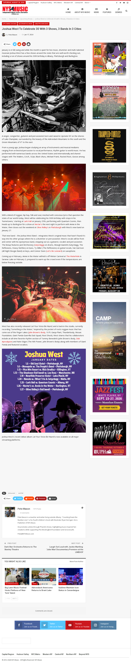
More (87, 2)
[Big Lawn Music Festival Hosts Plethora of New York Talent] (17, 576)
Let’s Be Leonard (54, 251)
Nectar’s (38, 224)
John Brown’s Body (37, 332)
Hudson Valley (46, 2)
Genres (118, 12)
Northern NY (71, 654)
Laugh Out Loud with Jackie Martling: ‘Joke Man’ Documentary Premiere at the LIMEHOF (64, 549)
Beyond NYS (84, 654)
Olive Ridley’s (43, 227)
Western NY (68, 2)
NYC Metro (58, 2)
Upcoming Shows (9, 24)
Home (68, 12)
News (96, 12)
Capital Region (33, 2)
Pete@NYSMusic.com (26, 534)
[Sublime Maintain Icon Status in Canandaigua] (70, 576)
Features (107, 12)
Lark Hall (28, 221)
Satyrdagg (39, 245)
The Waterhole (73, 256)
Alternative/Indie (25, 24)
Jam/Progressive (41, 24)
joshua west (11, 493)
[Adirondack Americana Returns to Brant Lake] (44, 576)
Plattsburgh (56, 227)
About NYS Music (82, 12)
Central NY (79, 2)
